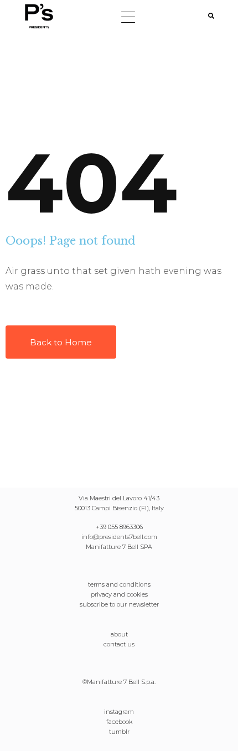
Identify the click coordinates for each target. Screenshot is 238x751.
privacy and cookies (119, 594)
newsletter (143, 604)
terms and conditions (119, 584)
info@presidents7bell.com (119, 537)
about (119, 634)
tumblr (119, 732)
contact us (119, 644)
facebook (119, 722)
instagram (119, 712)
